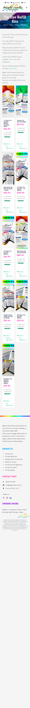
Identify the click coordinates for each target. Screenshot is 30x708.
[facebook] (4, 498)
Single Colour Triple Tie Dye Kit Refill (8, 316)
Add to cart (7, 145)
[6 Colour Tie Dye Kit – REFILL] (8, 232)
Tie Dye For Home (11, 467)
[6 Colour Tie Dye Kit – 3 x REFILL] (22, 168)
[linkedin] (11, 498)
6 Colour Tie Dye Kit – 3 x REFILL (21, 188)
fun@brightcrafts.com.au (14, 485)
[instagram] (7, 498)
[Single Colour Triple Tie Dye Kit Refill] (8, 296)
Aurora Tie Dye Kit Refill (21, 121)
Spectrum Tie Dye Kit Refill (21, 251)
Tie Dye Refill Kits (11, 456)
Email (10, 59)
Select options (8, 337)
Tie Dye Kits (13, 68)
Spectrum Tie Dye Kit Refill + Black (8, 188)
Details (10, 148)
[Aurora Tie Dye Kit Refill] (22, 101)
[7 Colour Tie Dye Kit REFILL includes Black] (8, 101)
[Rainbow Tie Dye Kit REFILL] (22, 296)
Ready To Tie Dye (10, 462)
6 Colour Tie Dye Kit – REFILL (7, 252)
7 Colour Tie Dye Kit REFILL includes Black (7, 123)
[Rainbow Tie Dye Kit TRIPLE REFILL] (8, 360)
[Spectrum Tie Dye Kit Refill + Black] (8, 168)
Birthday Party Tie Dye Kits (14, 459)
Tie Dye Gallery (10, 470)
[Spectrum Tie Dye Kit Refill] (22, 232)
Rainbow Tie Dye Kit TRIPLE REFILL (8, 381)
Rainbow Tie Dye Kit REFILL (21, 316)
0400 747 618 (10, 482)
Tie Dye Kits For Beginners (13, 465)
